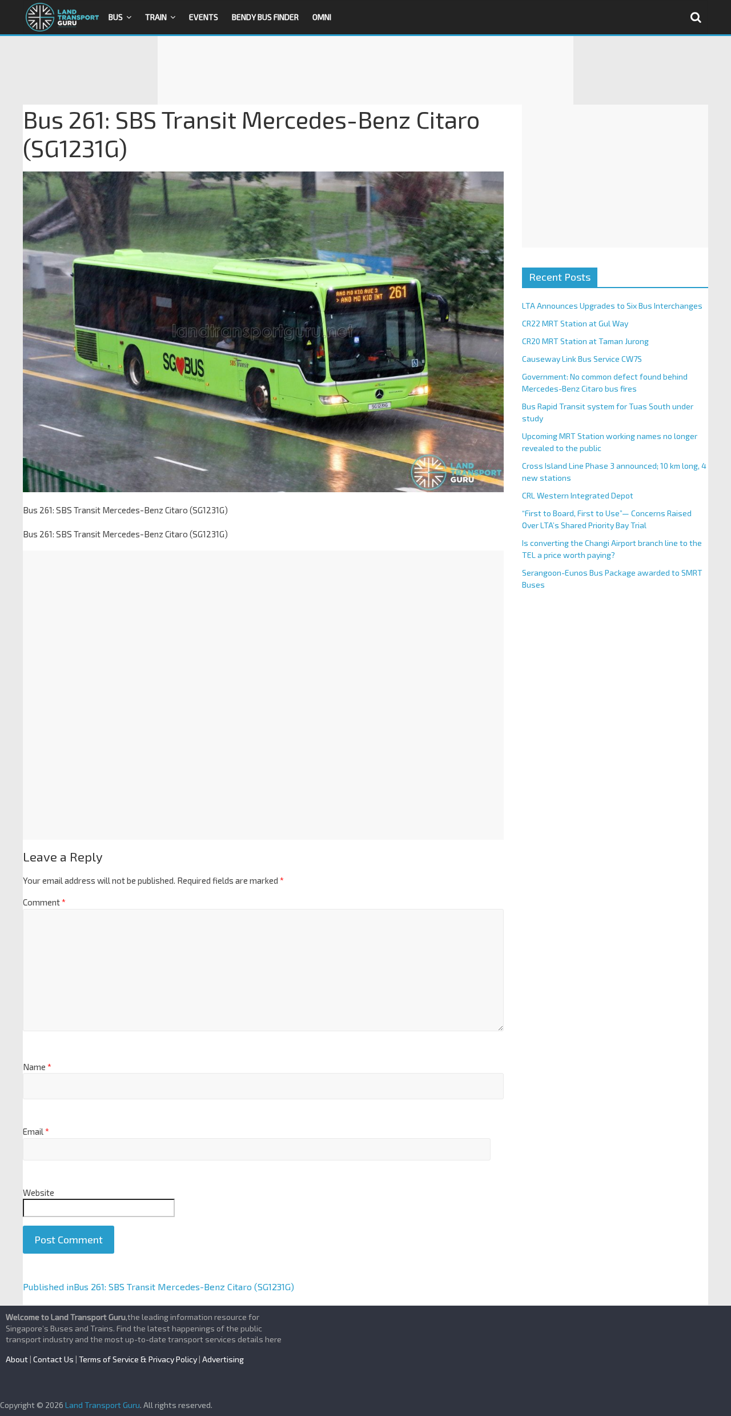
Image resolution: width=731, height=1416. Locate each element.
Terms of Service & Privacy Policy (138, 1359)
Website (38, 1192)
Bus (116, 17)
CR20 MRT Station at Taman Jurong (585, 341)
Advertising (223, 1359)
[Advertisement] (365, 70)
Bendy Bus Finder (265, 17)
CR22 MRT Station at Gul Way (575, 323)
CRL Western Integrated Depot (577, 495)
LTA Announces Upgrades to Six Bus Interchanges (612, 305)
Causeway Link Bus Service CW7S (582, 359)
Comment (44, 902)
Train (156, 17)
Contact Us (53, 1359)
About (17, 1359)
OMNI (321, 17)
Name (37, 1067)
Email (36, 1131)
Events (203, 17)
